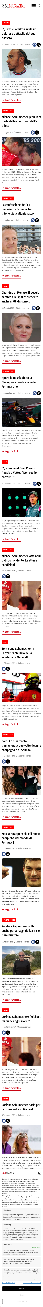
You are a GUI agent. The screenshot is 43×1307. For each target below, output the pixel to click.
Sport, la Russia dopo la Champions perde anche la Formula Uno (19, 382)
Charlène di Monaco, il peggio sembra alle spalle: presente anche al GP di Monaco (20, 297)
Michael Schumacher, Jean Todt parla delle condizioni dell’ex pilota (21, 121)
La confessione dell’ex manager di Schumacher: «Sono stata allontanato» (18, 209)
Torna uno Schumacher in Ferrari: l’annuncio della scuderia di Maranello (18, 653)
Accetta (21, 1289)
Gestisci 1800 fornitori (8, 1283)
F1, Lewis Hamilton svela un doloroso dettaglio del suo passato (19, 33)
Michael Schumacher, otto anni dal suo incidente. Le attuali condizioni (21, 560)
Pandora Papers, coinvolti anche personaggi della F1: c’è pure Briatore (21, 931)
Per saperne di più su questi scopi (32, 1283)
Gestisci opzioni (21, 1301)
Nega (21, 1295)
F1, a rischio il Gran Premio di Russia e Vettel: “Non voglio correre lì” (20, 472)
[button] (39, 1173)
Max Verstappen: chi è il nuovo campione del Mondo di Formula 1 (21, 838)
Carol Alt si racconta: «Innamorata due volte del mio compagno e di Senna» (21, 745)
